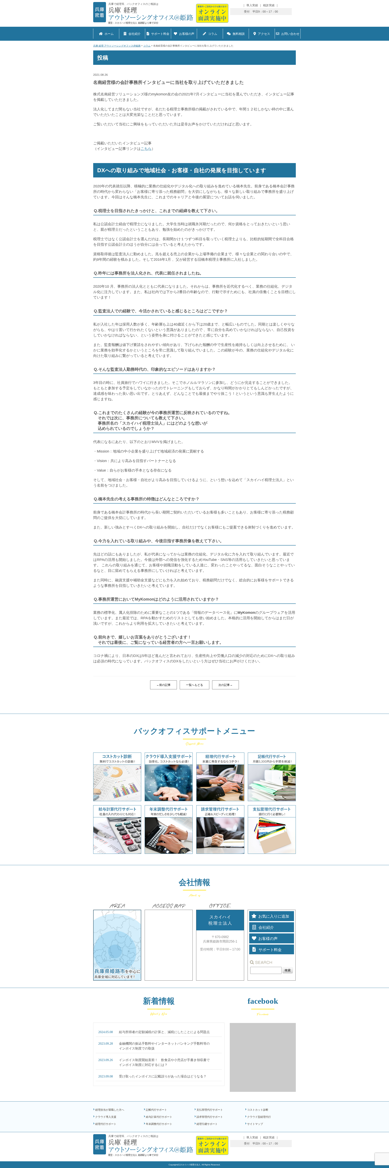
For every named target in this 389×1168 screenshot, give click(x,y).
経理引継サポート (207, 1123)
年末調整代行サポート (159, 1123)
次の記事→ (225, 684)
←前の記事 (163, 684)
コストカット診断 (257, 1109)
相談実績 (269, 5)
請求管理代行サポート (210, 1116)
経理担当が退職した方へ (109, 1109)
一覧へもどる (194, 684)
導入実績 (252, 5)
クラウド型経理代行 (259, 1116)
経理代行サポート (105, 1123)
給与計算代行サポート (159, 1116)
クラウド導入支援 (105, 1116)
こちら (146, 149)
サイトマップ (255, 1123)
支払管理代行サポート (210, 1109)
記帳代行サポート (156, 1109)
